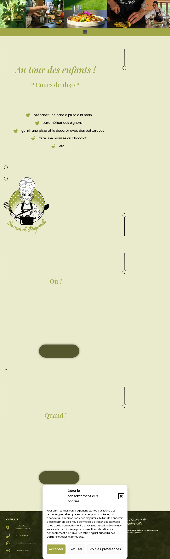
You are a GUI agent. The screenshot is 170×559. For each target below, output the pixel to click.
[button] (121, 496)
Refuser (76, 549)
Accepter (56, 549)
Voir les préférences (105, 549)
